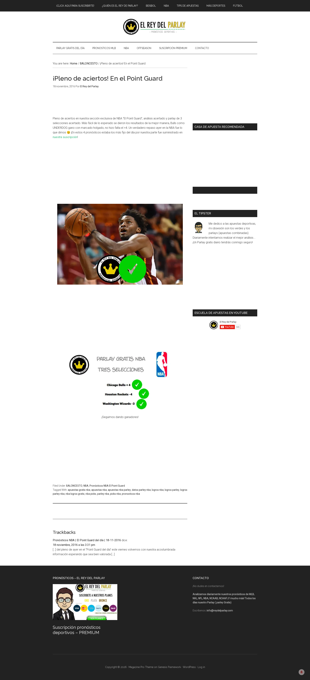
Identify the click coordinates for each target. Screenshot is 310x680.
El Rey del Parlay (155, 27)
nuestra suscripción (65, 137)
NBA (85, 485)
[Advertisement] (120, 169)
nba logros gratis (75, 493)
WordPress (189, 667)
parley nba (103, 493)
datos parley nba (141, 489)
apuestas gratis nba (79, 489)
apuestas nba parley (119, 489)
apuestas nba (99, 489)
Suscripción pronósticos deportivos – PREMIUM (76, 630)
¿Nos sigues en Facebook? (214, 190)
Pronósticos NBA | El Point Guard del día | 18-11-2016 (87, 540)
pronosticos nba (131, 493)
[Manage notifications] (301, 672)
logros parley (172, 489)
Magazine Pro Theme (141, 667)
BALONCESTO (74, 485)
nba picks (91, 493)
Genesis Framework (169, 667)
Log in (201, 667)
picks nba (115, 493)
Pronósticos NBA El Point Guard (107, 485)
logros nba (158, 489)
